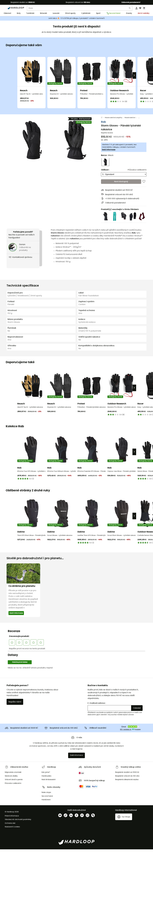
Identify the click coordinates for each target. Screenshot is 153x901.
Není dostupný (121, 182)
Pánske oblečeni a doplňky (113, 117)
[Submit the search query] (130, 8)
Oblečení (7, 13)
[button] (32, 140)
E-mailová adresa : (97, 703)
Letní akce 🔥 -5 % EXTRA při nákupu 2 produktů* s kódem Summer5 (77, 18)
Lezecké (56, 13)
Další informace (108, 149)
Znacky (129, 13)
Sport (98, 13)
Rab (103, 122)
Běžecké (43, 13)
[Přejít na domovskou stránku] (103, 118)
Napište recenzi (107, 133)
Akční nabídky (143, 13)
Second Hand (114, 13)
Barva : (107, 155)
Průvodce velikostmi (137, 170)
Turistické (30, 13)
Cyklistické (85, 13)
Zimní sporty (70, 13)
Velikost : (105, 170)
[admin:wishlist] (143, 181)
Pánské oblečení (130, 117)
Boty (19, 13)
